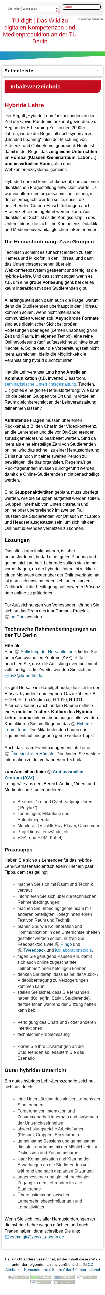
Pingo (66, 944)
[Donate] (41, 1277)
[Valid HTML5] (86, 1277)
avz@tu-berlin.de (26, 675)
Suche (58, 11)
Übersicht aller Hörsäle (32, 753)
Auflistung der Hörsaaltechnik (48, 651)
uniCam (18, 617)
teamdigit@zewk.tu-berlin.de (37, 1237)
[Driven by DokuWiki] (64, 1282)
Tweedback (34, 950)
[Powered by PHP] (64, 1277)
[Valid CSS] (41, 1282)
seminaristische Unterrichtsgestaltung (40, 384)
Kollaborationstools (73, 950)
